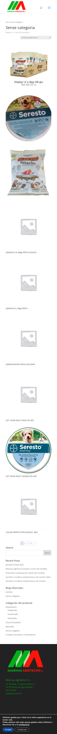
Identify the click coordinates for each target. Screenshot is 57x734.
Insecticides (13, 614)
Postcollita (12, 618)
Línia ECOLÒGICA (13, 622)
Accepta (8, 730)
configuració (24, 724)
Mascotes (10, 626)
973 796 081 (11, 690)
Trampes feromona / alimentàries (21, 634)
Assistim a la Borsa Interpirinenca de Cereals (26, 581)
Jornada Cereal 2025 (15, 564)
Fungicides (12, 610)
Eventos (9, 592)
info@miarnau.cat (14, 693)
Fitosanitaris (11, 607)
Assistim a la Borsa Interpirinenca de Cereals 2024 (28, 577)
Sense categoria (13, 596)
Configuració (22, 730)
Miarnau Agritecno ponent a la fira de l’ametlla (26, 569)
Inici (7, 22)
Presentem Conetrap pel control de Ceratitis (25, 573)
